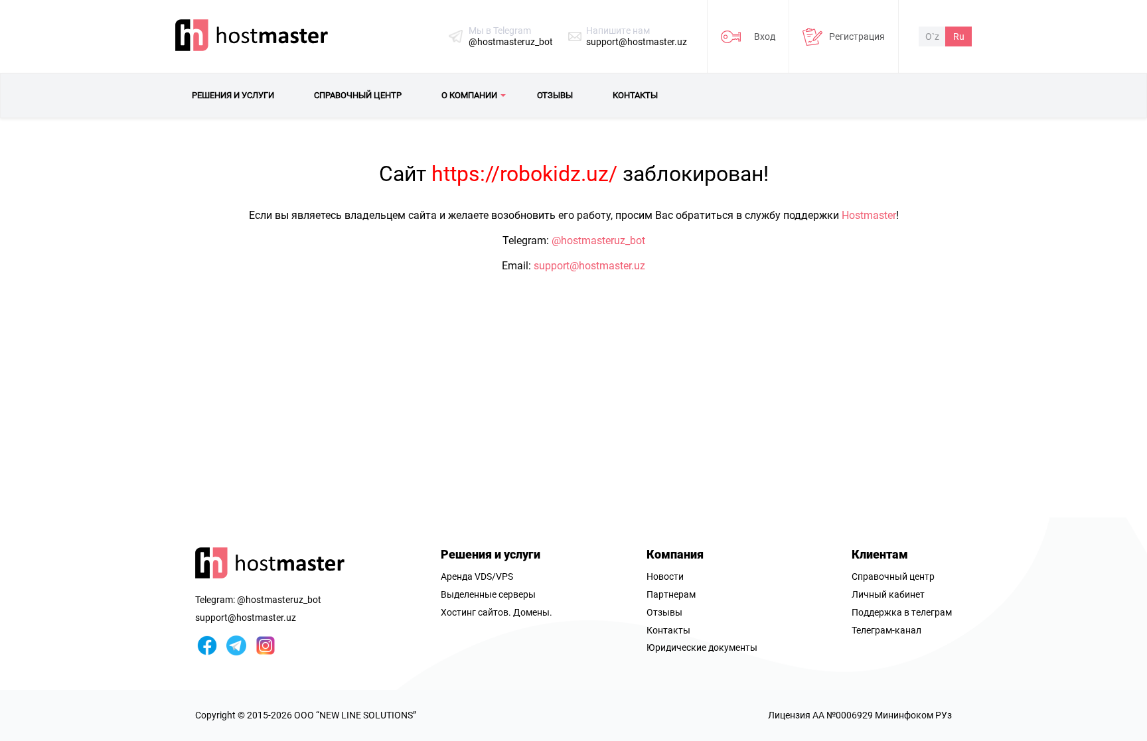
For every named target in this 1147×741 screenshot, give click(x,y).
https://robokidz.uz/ (524, 173)
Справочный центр (893, 576)
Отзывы (664, 612)
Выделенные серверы (488, 594)
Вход (764, 36)
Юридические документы (702, 647)
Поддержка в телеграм (902, 612)
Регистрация (857, 36)
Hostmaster (869, 215)
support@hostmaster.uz (636, 41)
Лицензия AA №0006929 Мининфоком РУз (860, 715)
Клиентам (880, 554)
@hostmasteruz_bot (511, 41)
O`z (932, 36)
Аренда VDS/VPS (477, 576)
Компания (675, 554)
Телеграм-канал (886, 630)
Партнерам (671, 594)
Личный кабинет (888, 594)
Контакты (668, 630)
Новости (665, 576)
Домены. (532, 612)
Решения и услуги (490, 554)
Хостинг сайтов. (476, 612)
